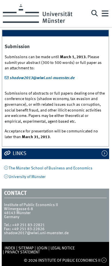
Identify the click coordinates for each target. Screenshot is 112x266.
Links (18, 153)
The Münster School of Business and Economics (50, 168)
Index (10, 248)
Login (42, 248)
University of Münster (27, 177)
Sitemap (26, 248)
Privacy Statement (22, 252)
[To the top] (104, 261)
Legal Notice (63, 248)
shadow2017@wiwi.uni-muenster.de (36, 233)
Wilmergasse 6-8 (18, 209)
